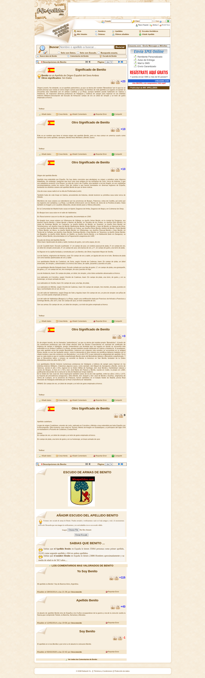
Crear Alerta (62, 114)
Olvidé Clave (166, 25)
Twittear (41, 109)
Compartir (118, 114)
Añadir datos (46, 114)
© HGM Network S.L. (84, 671)
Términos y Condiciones (103, 671)
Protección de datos (122, 671)
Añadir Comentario (79, 114)
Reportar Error (101, 114)
